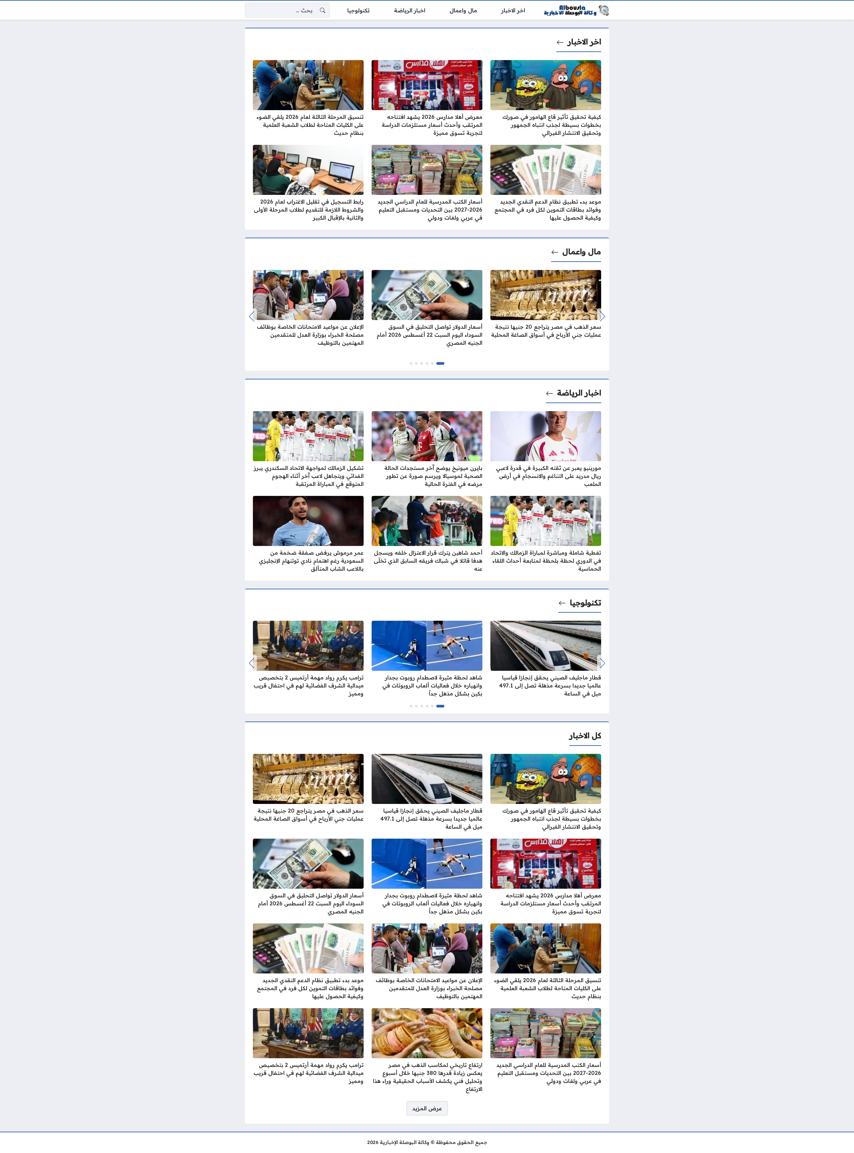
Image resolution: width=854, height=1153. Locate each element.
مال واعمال (581, 251)
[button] (440, 363)
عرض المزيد (427, 1108)
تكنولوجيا (585, 602)
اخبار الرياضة (579, 392)
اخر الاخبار (584, 41)
